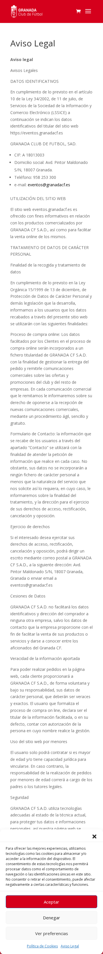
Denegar (51, 917)
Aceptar (51, 902)
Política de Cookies (42, 946)
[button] (94, 836)
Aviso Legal (70, 946)
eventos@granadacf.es (49, 184)
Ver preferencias (51, 933)
